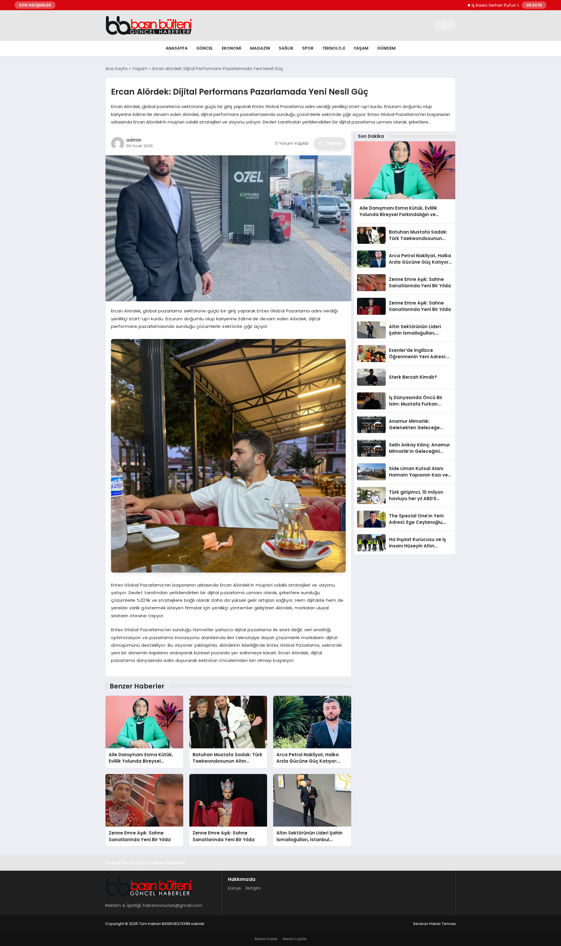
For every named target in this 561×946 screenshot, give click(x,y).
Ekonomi (231, 48)
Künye (234, 888)
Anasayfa (177, 48)
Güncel (204, 48)
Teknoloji (333, 48)
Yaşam (361, 48)
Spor (308, 48)
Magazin (260, 48)
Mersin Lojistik (295, 938)
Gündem (386, 48)
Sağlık (286, 48)
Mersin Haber (266, 938)
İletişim (253, 888)
